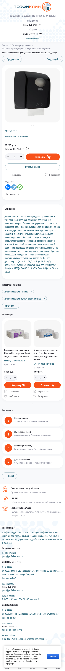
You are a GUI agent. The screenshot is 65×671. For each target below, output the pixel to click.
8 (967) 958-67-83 (30, 25)
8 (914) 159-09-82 (30, 34)
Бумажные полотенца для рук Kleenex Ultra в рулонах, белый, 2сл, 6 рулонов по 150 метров (17, 353)
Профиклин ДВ (8, 527)
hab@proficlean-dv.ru (12, 629)
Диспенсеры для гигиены (21, 45)
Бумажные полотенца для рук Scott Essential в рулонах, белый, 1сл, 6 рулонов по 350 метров (46, 355)
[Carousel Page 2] (31, 125)
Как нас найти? (9, 578)
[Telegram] (14, 187)
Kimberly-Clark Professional (16, 136)
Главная (5, 45)
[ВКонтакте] (8, 187)
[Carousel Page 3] (33, 125)
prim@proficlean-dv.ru (12, 556)
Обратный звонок (32, 38)
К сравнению (15, 174)
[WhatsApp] (20, 187)
